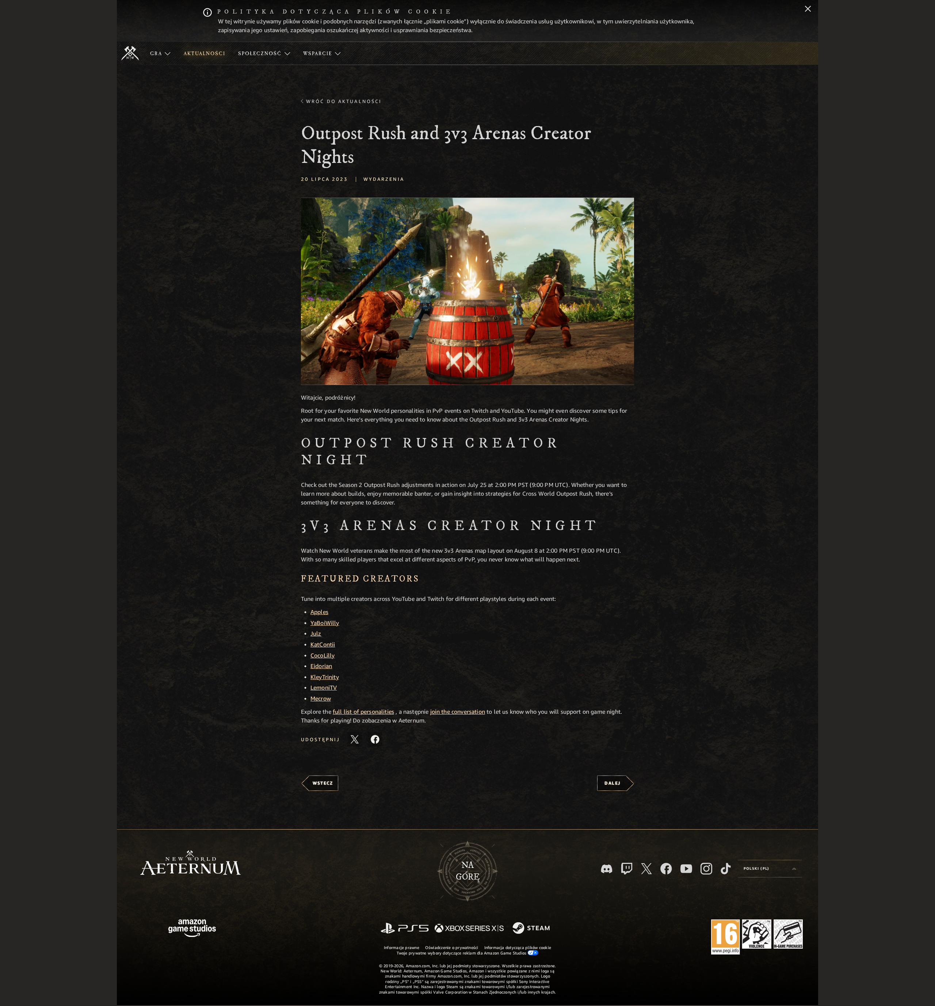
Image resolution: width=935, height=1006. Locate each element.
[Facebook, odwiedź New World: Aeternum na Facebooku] (666, 868)
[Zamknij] (808, 9)
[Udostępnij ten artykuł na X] (354, 739)
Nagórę (468, 871)
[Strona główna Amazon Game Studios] (192, 929)
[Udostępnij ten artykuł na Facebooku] (375, 739)
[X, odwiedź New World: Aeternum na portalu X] (646, 868)
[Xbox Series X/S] (469, 929)
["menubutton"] (160, 53)
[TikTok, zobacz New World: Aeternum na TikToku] (726, 868)
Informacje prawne (401, 947)
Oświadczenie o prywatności (451, 947)
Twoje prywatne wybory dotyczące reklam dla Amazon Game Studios (462, 952)
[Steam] (532, 928)
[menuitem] (160, 53)
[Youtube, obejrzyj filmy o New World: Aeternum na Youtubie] (686, 868)
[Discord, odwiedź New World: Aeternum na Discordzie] (606, 868)
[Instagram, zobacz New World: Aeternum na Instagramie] (706, 868)
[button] (467, 291)
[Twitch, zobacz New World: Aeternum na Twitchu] (627, 868)
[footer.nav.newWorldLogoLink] (190, 863)
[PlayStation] (405, 928)
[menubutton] (770, 869)
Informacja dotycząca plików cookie (517, 947)
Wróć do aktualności (344, 101)
